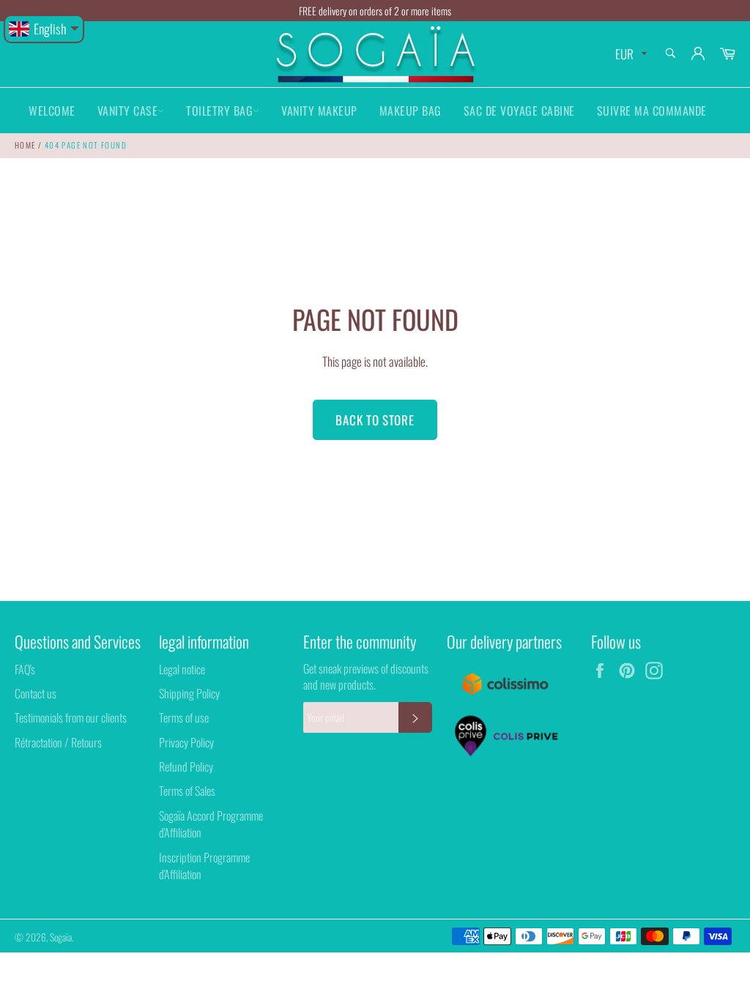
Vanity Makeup (319, 110)
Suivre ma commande (652, 110)
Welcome (52, 110)
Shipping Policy (189, 693)
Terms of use (184, 717)
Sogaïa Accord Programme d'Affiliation (211, 824)
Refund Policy (186, 766)
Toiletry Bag (219, 110)
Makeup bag (410, 110)
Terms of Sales (187, 790)
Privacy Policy (186, 742)
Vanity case (127, 110)
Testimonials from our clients (71, 717)
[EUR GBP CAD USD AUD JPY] (629, 54)
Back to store (374, 420)
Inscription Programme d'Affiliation (204, 865)
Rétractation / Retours (58, 742)
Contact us (35, 693)
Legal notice (182, 669)
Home (25, 145)
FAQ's (25, 669)
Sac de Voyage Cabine (519, 110)
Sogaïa (61, 937)
